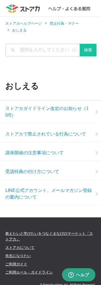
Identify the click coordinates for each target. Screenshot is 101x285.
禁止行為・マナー (64, 23)
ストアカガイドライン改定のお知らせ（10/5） (47, 112)
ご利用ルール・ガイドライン (29, 272)
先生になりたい (18, 256)
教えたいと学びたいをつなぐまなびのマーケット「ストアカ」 (49, 236)
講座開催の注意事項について (34, 152)
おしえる (19, 30)
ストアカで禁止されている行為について (45, 134)
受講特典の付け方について (32, 171)
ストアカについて (20, 247)
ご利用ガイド (16, 264)
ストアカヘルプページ (23, 23)
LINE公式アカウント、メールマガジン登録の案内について (48, 193)
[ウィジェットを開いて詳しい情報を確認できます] (78, 275)
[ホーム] (50, 8)
